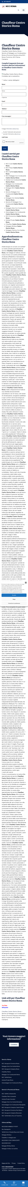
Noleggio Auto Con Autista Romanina (12, 1102)
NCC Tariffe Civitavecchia (9, 1093)
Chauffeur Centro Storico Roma (11, 1011)
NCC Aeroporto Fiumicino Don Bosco (12, 1110)
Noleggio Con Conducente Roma (11, 1074)
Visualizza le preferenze (14, 603)
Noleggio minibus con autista (10, 1148)
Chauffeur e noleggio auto (9, 1137)
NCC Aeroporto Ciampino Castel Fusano (13, 1107)
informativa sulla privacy (13, 128)
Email (4, 101)
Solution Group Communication (16, 1170)
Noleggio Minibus (6, 1135)
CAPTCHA (5, 137)
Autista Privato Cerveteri (8, 1099)
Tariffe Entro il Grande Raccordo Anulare (13, 1132)
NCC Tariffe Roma (6, 1077)
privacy (18, 134)
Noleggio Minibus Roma (8, 1146)
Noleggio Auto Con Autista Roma (11, 1066)
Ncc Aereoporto (6, 1129)
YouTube (4, 1005)
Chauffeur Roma (6, 1072)
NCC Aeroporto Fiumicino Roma (10, 1063)
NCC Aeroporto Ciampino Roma (10, 1069)
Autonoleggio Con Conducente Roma (12, 1083)
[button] (26, 582)
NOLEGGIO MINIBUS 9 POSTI (10, 1126)
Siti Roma (4, 1170)
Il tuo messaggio (6, 116)
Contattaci (14, 1044)
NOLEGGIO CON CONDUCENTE (11, 1140)
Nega (14, 599)
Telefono (4, 108)
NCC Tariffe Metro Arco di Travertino (12, 1115)
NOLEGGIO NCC (6, 1143)
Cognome (4, 97)
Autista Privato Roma (7, 1080)
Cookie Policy (21, 1163)
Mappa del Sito (6, 1163)
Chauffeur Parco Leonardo (9, 1096)
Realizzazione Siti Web (19, 1168)
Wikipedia (5, 1007)
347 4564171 (7, 1)
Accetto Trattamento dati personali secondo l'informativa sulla (12, 133)
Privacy (14, 1163)
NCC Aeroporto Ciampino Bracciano (12, 1113)
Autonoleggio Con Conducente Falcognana (13, 1104)
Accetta (14, 595)
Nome (3, 91)
